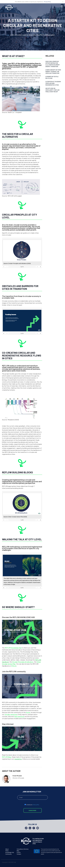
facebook (58, 863)
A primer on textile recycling (51, 77)
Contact (19, 854)
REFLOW (13, 648)
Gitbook (13, 666)
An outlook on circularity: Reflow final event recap (52, 89)
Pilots (6, 850)
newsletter (18, 759)
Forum (8, 429)
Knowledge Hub (9, 852)
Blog (18, 850)
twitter (55, 863)
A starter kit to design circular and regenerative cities (53, 83)
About (7, 849)
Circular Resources (13, 432)
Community (8, 854)
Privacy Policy (47, 1)
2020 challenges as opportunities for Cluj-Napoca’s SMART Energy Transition (52, 64)
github (61, 863)
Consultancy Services (22, 849)
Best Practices (12, 435)
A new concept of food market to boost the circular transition (53, 71)
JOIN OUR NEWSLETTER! (32, 792)
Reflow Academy (12, 438)
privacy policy (36, 804)
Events (18, 852)
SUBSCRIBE (32, 810)
